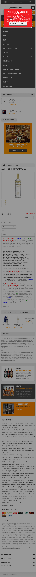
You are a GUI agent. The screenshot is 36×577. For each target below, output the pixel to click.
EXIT (22, 23)
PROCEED (13, 23)
